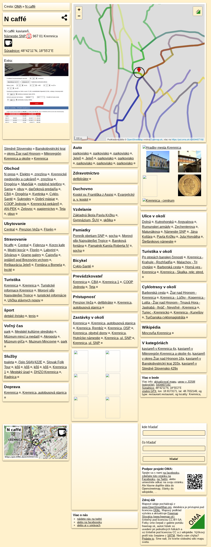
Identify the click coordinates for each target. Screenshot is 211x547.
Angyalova (185, 222)
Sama (8, 189)
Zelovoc (27, 209)
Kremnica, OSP (119, 328)
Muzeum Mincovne (42, 341)
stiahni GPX (149, 391)
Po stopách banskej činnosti (162, 257)
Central (9, 229)
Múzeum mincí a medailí (22, 336)
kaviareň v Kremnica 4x (159, 348)
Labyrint (49, 250)
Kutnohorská (164, 222)
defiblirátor (80, 179)
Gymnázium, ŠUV (86, 220)
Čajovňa (51, 255)
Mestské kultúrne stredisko (34, 331)
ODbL (156, 510)
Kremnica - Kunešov (188, 312)
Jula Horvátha (190, 236)
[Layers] (197, 11)
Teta (62, 209)
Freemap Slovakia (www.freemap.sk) (160, 515)
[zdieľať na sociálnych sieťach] (64, 17)
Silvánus (10, 255)
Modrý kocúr (17, 250)
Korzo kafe (57, 245)
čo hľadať (149, 442)
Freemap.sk (156, 139)
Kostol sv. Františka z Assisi (93, 194)
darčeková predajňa (43, 189)
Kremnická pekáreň (45, 204)
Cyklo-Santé (82, 266)
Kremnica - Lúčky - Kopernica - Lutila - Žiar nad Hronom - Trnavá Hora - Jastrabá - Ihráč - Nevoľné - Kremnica (173, 302)
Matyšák (27, 184)
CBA (7, 194)
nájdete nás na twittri (89, 518)
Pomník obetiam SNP (88, 236)
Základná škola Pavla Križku (94, 215)
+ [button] (79, 9)
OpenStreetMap (135, 139)
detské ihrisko (14, 316)
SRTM (171, 535)
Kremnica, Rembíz (89, 328)
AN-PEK (10, 209)
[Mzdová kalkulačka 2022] (36, 122)
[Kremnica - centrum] (158, 200)
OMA (18, 6)
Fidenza (39, 245)
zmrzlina (40, 174)
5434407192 (163, 384)
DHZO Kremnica (46, 372)
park (7, 331)
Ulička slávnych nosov (24, 300)
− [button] (79, 16)
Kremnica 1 (110, 282)
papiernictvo (46, 209)
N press (9, 174)
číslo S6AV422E (30, 362)
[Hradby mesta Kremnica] (161, 147)
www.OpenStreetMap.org (156, 507)
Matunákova (151, 231)
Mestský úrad (20, 372)
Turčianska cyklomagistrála (165, 317)
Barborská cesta (169, 267)
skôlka (108, 220)
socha (113, 236)
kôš (17, 367)
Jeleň (77, 158)
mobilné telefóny (50, 184)
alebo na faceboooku (89, 522)
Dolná (146, 222)
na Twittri (162, 479)
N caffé (30, 6)
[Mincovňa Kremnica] (189, 195)
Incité (8, 270)
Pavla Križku (166, 236)
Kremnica (41, 158)
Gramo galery (31, 255)
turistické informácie (51, 295)
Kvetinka (38, 194)
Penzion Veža (29, 229)
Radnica (10, 377)
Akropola (50, 336)
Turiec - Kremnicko (155, 312)
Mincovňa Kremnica (156, 333)
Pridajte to (148, 538)
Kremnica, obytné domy (90, 333)
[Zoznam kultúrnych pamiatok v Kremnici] (157, 172)
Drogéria (10, 184)
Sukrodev (24, 199)
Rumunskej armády (156, 226)
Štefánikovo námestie (157, 241)
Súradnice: (12, 51)
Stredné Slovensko (18, 148)
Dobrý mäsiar (45, 199)
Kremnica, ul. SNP (117, 338)
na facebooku (171, 472)
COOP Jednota (15, 204)
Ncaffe (9, 245)
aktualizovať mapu (165, 381)
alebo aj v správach (88, 525)
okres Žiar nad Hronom (23, 153)
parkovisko (81, 153)
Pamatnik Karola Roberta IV (108, 245)
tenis (32, 316)
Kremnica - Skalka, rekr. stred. (182, 272)
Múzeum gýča (14, 341)
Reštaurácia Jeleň (17, 265)
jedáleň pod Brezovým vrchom (26, 260)
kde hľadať (150, 427)
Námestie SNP (17, 36)
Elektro (25, 174)
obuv (20, 189)
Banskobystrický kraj (50, 148)
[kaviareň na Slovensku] (9, 43)
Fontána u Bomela (48, 265)
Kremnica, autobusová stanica (44, 392)
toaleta (9, 362)
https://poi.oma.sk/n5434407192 (188, 139)
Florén (48, 229)
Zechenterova (185, 226)
